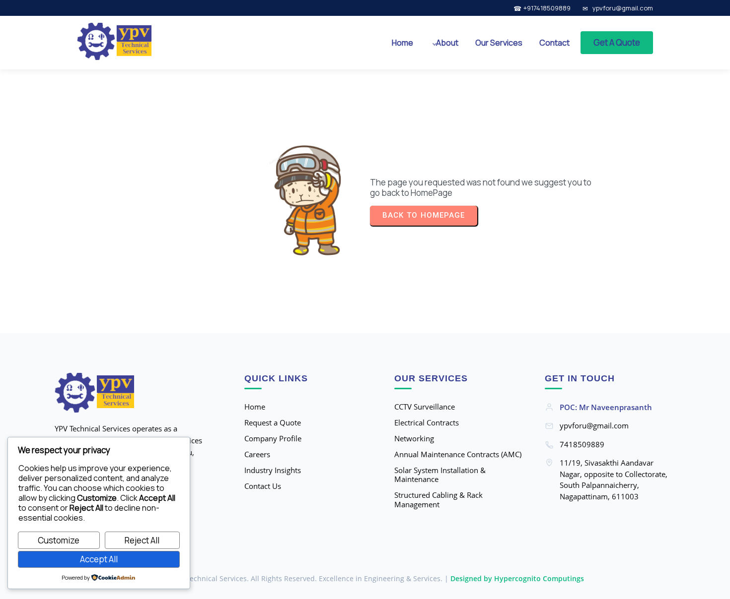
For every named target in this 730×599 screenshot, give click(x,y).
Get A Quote (616, 42)
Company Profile (272, 438)
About (447, 42)
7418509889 (582, 444)
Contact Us (262, 486)
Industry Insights (272, 470)
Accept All (99, 559)
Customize (58, 540)
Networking (414, 438)
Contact (554, 42)
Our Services (498, 42)
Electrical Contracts (426, 422)
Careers (257, 454)
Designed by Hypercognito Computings (517, 578)
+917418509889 (547, 8)
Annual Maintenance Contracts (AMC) (457, 454)
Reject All (142, 540)
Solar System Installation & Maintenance (440, 475)
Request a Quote (272, 422)
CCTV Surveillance (424, 407)
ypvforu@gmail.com (622, 8)
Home (402, 42)
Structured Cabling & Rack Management (438, 499)
